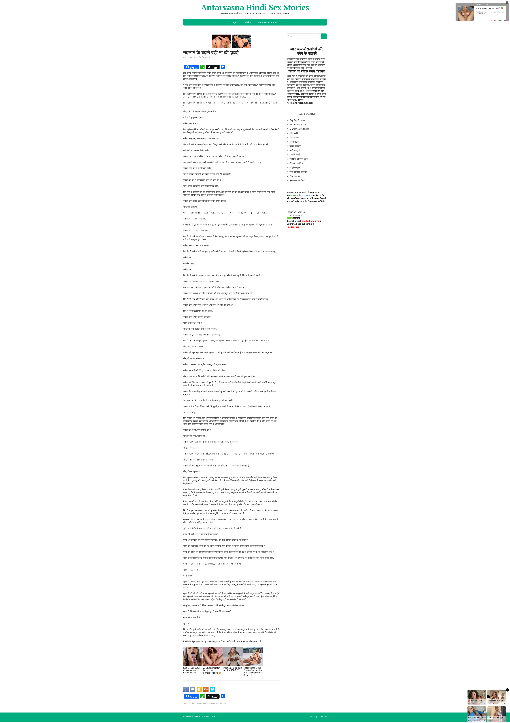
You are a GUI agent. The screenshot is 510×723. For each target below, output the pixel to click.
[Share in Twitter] (212, 689)
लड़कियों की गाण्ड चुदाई (298, 159)
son (217, 703)
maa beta (206, 703)
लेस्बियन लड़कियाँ (296, 163)
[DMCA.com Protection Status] (293, 217)
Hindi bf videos (294, 214)
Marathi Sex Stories (299, 128)
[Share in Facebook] (186, 689)
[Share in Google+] (206, 689)
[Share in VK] (192, 689)
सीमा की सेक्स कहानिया (298, 171)
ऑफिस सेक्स (294, 137)
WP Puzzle (322, 716)
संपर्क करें (248, 22)
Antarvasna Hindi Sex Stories (255, 7)
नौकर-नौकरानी (295, 146)
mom (213, 703)
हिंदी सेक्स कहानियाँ (204, 57)
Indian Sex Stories (296, 211)
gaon (190, 703)
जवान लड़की (294, 141)
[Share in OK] (199, 689)
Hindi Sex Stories (298, 124)
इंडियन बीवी (294, 133)
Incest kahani (197, 703)
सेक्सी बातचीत (295, 176)
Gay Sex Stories (297, 120)
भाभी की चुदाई (295, 150)
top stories (223, 703)
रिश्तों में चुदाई (295, 154)
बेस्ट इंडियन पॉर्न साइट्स (267, 22)
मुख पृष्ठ (236, 22)
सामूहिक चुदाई (295, 167)
